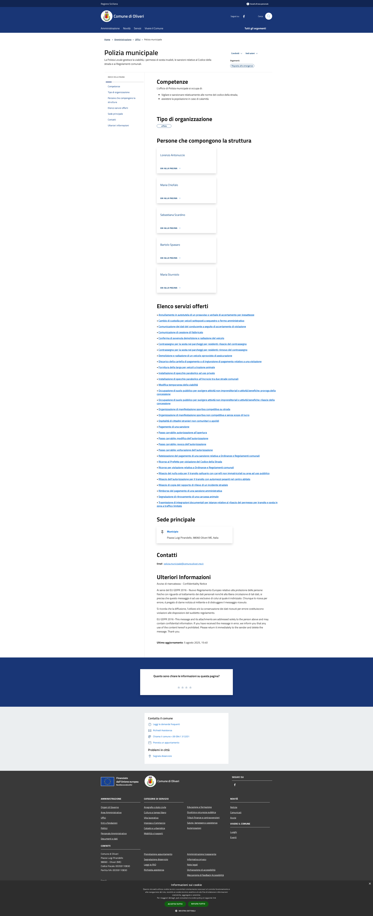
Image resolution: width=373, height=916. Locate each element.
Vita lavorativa (151, 817)
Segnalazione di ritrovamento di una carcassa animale (189, 497)
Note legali (192, 864)
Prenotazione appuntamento (158, 854)
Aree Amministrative (111, 812)
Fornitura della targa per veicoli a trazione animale (187, 367)
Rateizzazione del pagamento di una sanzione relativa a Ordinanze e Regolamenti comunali (209, 456)
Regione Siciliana (109, 4)
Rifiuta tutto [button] (198, 904)
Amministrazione (122, 39)
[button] (186, 911)
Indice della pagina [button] (116, 77)
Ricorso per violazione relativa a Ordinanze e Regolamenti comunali (196, 467)
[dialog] (186, 898)
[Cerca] (268, 16)
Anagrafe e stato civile (155, 807)
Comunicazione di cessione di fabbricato (181, 332)
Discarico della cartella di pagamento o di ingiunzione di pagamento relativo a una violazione (210, 361)
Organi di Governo (110, 807)
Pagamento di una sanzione (174, 427)
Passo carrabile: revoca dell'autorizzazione (182, 444)
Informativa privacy (196, 859)
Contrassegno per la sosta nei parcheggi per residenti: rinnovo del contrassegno (203, 350)
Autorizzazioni (194, 828)
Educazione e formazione (199, 807)
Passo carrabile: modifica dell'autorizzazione (183, 438)
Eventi (233, 837)
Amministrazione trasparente (201, 854)
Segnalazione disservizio (156, 859)
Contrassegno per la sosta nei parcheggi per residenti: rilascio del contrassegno (203, 344)
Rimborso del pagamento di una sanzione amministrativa (190, 491)
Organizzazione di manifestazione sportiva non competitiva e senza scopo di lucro (204, 415)
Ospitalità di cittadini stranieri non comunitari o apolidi (189, 421)
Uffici (137, 39)
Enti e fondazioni (109, 823)
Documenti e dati (109, 838)
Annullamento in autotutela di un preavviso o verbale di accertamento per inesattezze (206, 315)
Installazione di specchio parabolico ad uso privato (187, 373)
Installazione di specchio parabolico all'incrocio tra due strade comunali (198, 379)
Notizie (233, 807)
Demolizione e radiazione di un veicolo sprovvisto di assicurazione (195, 356)
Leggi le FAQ (150, 864)
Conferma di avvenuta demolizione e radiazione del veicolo (191, 338)
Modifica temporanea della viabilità (178, 385)
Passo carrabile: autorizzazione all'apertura (183, 432)
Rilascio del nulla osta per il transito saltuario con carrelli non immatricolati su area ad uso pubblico (214, 473)
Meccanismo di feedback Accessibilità (205, 875)
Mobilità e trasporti (153, 833)
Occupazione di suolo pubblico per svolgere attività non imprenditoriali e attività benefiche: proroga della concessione (216, 392)
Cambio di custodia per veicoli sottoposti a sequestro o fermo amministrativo (201, 321)
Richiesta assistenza (154, 870)
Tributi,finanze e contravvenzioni (203, 817)
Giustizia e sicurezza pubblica (201, 812)
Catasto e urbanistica (154, 828)
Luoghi (233, 832)
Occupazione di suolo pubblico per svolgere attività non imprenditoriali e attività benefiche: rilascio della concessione (216, 401)
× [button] (370, 884)
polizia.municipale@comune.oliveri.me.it (184, 563)
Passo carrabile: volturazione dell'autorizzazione (186, 450)
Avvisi (233, 817)
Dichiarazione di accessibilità (201, 870)
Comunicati (235, 812)
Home (107, 39)
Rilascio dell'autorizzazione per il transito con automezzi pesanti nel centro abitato (204, 479)
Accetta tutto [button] (175, 904)
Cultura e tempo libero (155, 812)
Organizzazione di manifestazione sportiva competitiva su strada (194, 409)
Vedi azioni (250, 53)
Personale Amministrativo (114, 833)
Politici (104, 828)
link (214, 898)
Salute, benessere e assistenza (202, 823)
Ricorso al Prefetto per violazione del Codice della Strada (190, 462)
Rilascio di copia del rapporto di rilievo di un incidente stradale (193, 485)
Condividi (235, 53)
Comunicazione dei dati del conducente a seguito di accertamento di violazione (202, 326)
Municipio (172, 532)
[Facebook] (243, 16)
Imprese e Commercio (154, 823)
